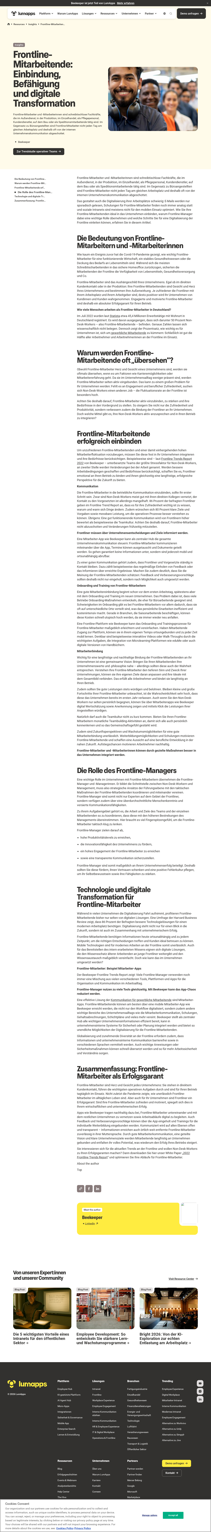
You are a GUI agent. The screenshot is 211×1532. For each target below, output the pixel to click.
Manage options (149, 1515)
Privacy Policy (82, 1528)
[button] (207, 3)
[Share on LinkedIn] (97, 1188)
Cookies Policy (65, 1528)
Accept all (173, 1515)
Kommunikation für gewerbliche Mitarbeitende (141, 1000)
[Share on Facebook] (89, 1188)
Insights (32, 24)
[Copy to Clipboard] (80, 1188)
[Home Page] (23, 13)
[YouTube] (200, 1383)
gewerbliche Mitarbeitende (128, 333)
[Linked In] (200, 1399)
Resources (19, 24)
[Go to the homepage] (27, 1384)
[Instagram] (200, 1391)
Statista (115, 316)
